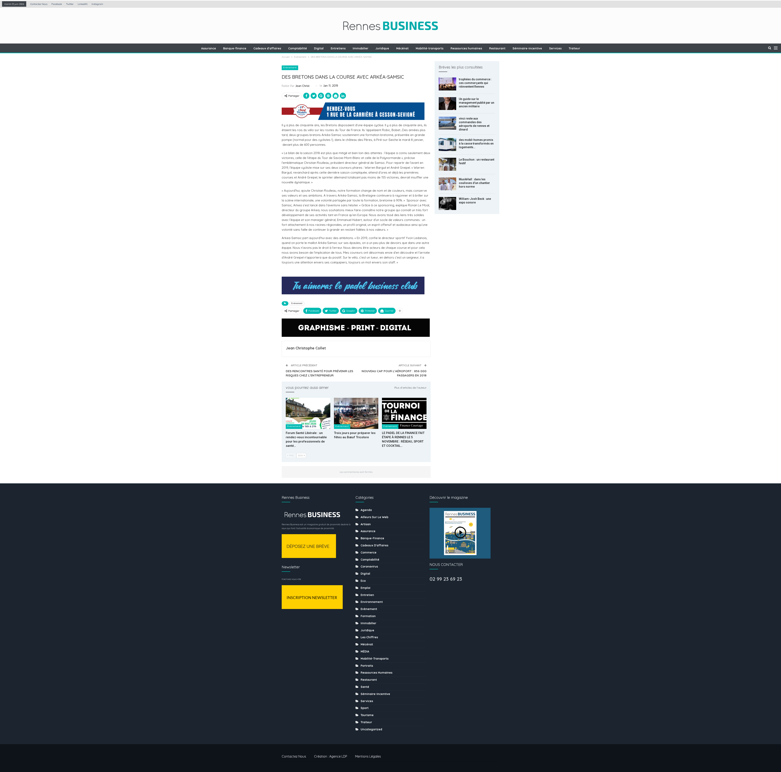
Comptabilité (297, 48)
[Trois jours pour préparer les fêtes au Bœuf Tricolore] (356, 413)
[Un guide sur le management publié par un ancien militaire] (447, 103)
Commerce (368, 552)
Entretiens (338, 48)
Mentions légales (368, 756)
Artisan (366, 524)
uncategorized (371, 729)
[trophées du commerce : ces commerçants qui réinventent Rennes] (447, 83)
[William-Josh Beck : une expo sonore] (447, 203)
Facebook (56, 3)
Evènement (290, 67)
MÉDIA (365, 651)
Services (555, 48)
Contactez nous (38, 3)
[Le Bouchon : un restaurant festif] (447, 164)
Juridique (382, 48)
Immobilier (360, 48)
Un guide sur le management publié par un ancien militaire (476, 102)
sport (365, 708)
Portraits (367, 666)
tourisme (367, 715)
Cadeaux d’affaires (267, 48)
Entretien (367, 595)
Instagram (97, 3)
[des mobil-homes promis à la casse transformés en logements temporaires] (447, 144)
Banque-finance (234, 48)
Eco (363, 581)
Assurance (208, 48)
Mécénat (402, 48)
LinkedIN (82, 3)
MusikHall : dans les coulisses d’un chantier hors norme (474, 183)
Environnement (372, 602)
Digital (319, 48)
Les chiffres (369, 637)
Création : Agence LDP (330, 756)
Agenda (366, 510)
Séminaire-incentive (527, 48)
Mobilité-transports (429, 48)
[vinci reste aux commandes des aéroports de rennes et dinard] (447, 123)
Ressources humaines (466, 48)
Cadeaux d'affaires (374, 545)
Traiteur (574, 48)
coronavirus (369, 566)
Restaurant (497, 48)
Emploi (365, 588)
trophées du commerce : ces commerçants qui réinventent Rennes (475, 83)
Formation (368, 616)
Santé (365, 687)
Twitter (70, 3)
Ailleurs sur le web (374, 517)
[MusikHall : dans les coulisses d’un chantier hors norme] (447, 183)
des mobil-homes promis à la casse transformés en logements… (476, 143)
